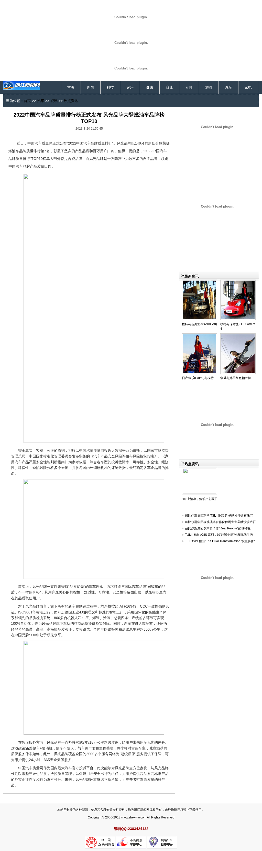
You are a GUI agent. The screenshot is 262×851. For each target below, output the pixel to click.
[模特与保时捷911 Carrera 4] (238, 282)
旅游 (208, 87)
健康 (149, 87)
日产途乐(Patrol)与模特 (198, 378)
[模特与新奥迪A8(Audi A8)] (199, 282)
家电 (248, 87)
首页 (70, 87)
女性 (189, 87)
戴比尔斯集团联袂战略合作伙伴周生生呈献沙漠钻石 (220, 522)
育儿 (169, 87)
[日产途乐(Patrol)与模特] (199, 335)
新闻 (90, 87)
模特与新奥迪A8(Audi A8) (199, 324)
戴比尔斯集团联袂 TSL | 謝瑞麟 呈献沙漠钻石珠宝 (219, 515)
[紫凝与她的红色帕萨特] (238, 335)
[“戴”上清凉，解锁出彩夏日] (199, 469)
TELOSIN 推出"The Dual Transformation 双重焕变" (220, 541)
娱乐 (130, 87)
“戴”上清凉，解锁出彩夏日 (200, 499)
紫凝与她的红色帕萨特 (235, 378)
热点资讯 (71, 101)
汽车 (228, 87)
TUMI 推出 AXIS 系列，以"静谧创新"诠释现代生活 (219, 535)
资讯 (54, 101)
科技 (110, 87)
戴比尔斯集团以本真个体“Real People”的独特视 (217, 528)
